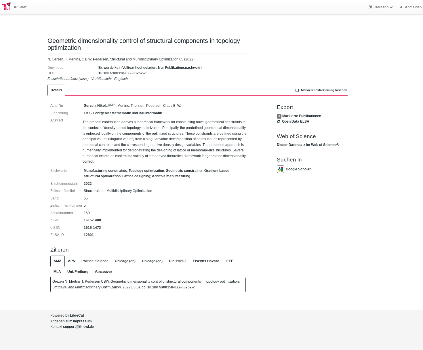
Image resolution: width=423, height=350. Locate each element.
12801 (89, 235)
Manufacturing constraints (105, 171)
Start (22, 7)
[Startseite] (5, 7)
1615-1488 (92, 220)
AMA (58, 261)
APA (71, 261)
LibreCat (77, 315)
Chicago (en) (125, 261)
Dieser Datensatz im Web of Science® (308, 145)
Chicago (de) (152, 261)
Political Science (94, 261)
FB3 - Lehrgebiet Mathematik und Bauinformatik (123, 113)
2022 (88, 184)
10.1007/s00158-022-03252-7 (122, 73)
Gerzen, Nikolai (100, 106)
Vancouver (103, 272)
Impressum (82, 321)
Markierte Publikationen (301, 116)
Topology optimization (146, 171)
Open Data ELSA (295, 121)
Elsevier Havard (206, 261)
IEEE (229, 261)
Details (56, 90)
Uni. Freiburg (77, 272)
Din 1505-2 (177, 261)
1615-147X (92, 228)
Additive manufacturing (171, 176)
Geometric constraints (184, 171)
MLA (57, 272)
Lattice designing (136, 176)
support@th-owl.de (78, 327)
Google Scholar (298, 169)
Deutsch (381, 7)
